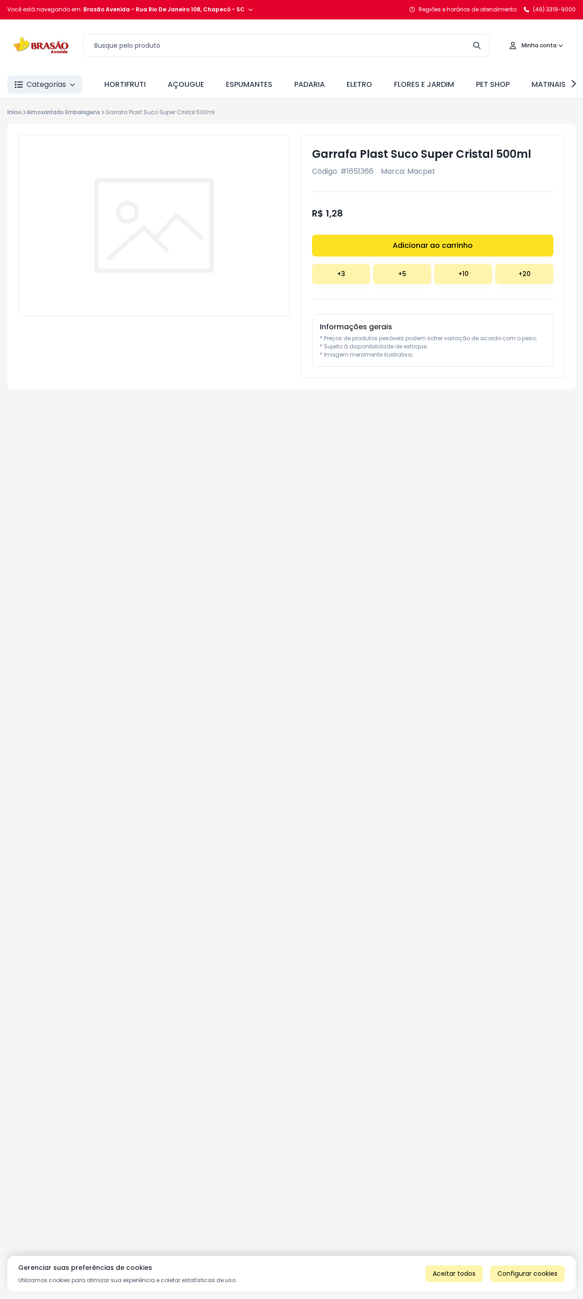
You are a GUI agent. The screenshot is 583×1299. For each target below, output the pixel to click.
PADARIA (309, 84)
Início (14, 112)
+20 (524, 273)
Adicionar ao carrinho (433, 245)
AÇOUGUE (186, 84)
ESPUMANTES (249, 84)
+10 (463, 273)
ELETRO (359, 84)
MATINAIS (549, 84)
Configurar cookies (527, 1273)
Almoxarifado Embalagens (63, 112)
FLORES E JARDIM (424, 84)
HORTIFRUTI (125, 84)
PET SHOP (493, 84)
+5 (402, 273)
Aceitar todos (454, 1273)
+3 (341, 273)
